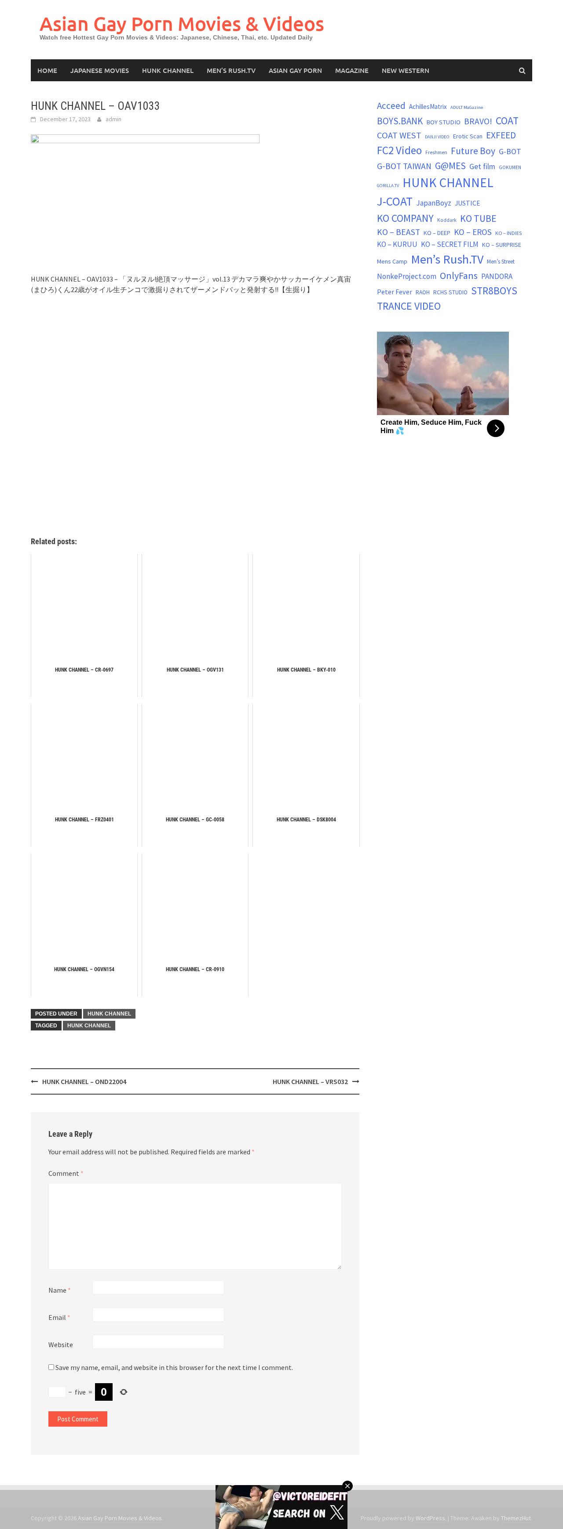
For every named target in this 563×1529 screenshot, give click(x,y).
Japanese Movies (99, 70)
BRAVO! (478, 121)
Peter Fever (394, 291)
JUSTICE (467, 203)
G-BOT (510, 151)
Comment (66, 1173)
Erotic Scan (468, 136)
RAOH (423, 292)
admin (113, 119)
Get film (482, 166)
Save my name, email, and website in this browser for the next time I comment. (174, 1367)
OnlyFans (459, 275)
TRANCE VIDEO (409, 306)
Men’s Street (501, 261)
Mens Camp (392, 261)
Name (59, 1290)
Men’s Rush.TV (231, 70)
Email (59, 1317)
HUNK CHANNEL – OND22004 (84, 1081)
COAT (507, 120)
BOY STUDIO (443, 122)
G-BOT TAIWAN (404, 166)
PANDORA (496, 276)
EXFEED (501, 135)
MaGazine (352, 70)
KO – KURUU (397, 244)
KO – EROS (473, 232)
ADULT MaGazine (466, 107)
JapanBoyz (433, 203)
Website (60, 1344)
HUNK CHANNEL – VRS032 (310, 1081)
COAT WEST (399, 135)
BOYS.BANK (400, 121)
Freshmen (436, 152)
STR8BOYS (494, 290)
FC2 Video (399, 150)
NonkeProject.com (406, 276)
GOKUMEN (510, 167)
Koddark (447, 220)
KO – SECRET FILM (450, 244)
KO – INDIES (508, 233)
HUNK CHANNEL (168, 70)
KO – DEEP (437, 233)
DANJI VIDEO (437, 137)
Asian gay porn (295, 70)
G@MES (450, 166)
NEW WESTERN (405, 70)
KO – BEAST (398, 232)
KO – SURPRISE (501, 245)
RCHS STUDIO (450, 292)
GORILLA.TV (388, 185)
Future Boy (473, 151)
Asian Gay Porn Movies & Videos (182, 23)
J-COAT (395, 201)
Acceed (391, 106)
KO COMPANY (405, 218)
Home (47, 70)
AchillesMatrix (428, 106)
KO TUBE (478, 218)
